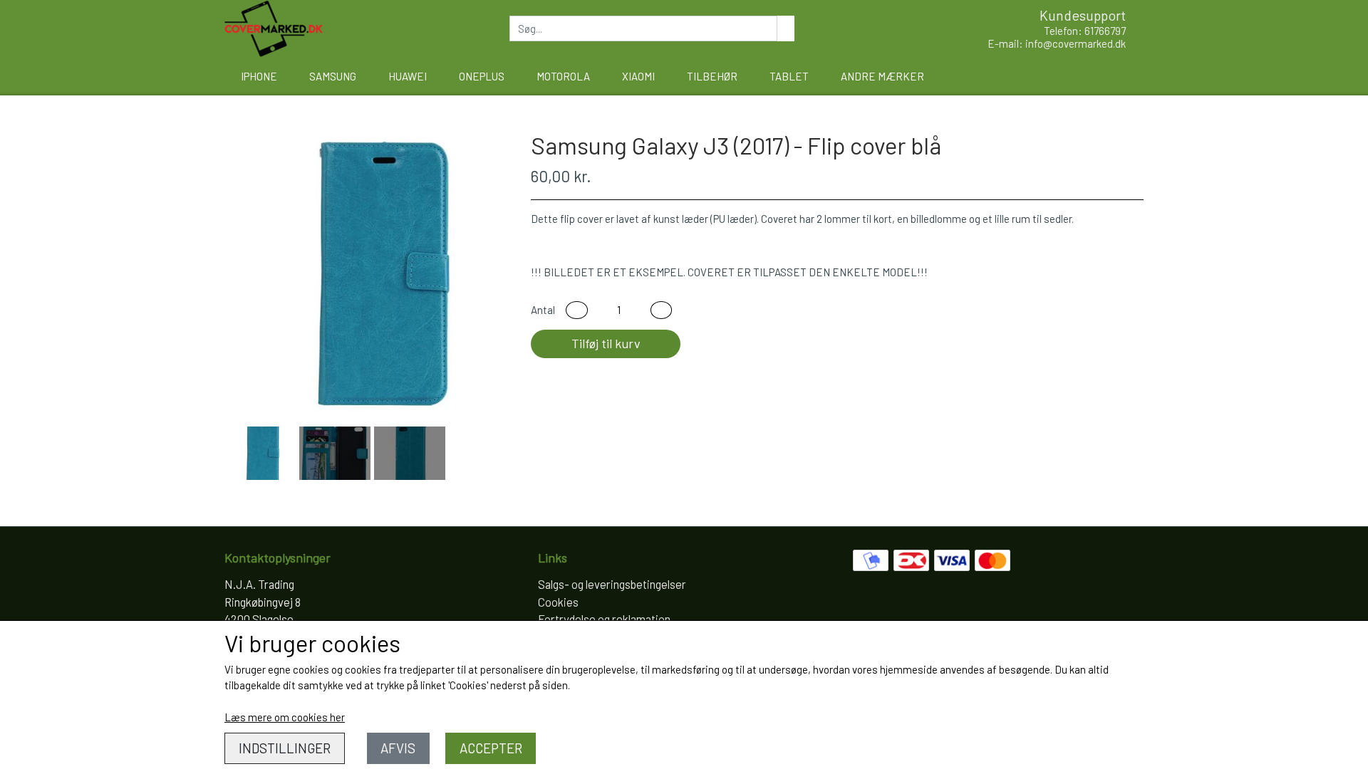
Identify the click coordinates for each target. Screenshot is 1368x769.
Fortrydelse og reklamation (604, 619)
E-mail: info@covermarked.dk (1057, 43)
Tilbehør (712, 76)
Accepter (491, 748)
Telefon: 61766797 (1085, 30)
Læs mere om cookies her (284, 717)
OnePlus (481, 76)
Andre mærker (882, 76)
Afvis (397, 748)
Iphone (259, 76)
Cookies (558, 602)
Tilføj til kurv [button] (606, 343)
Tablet (789, 76)
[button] (577, 310)
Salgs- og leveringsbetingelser (612, 584)
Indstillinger (285, 748)
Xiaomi (638, 76)
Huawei (407, 76)
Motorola (563, 76)
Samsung (332, 76)
